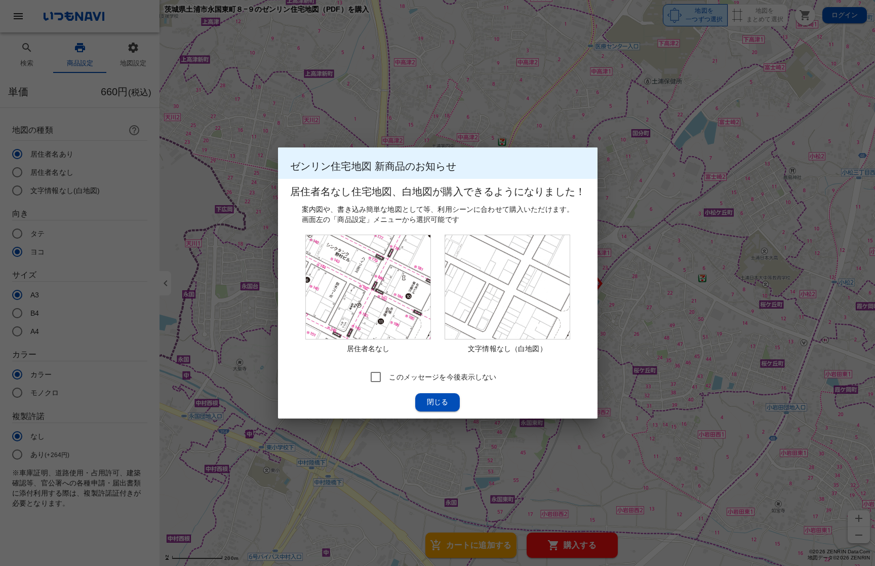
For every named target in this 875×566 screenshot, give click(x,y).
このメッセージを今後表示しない (442, 377)
